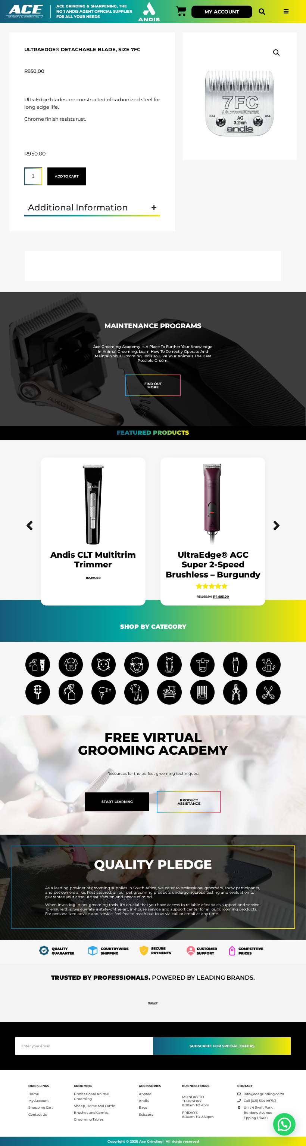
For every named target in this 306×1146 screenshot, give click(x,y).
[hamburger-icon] (286, 12)
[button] (261, 11)
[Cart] (181, 11)
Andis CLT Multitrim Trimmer (93, 560)
